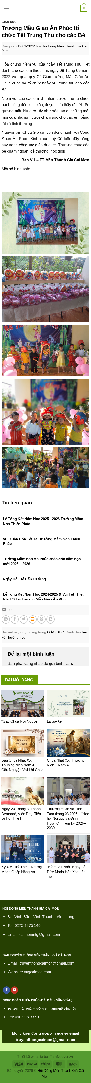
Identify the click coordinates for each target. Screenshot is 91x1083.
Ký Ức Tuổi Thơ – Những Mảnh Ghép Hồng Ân (21, 869)
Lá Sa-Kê (54, 721)
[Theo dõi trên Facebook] (6, 990)
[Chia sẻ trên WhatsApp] (6, 619)
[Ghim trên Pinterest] (41, 619)
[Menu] (7, 8)
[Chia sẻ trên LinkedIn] (50, 619)
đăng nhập (33, 663)
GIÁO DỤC (9, 21)
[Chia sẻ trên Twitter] (24, 619)
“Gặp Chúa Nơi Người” (19, 721)
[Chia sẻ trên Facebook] (15, 619)
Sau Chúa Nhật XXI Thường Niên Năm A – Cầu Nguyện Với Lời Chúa (22, 765)
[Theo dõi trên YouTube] (14, 990)
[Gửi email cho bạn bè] (33, 619)
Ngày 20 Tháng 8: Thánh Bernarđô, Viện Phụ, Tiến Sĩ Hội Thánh (21, 813)
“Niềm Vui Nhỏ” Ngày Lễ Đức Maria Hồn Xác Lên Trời (66, 871)
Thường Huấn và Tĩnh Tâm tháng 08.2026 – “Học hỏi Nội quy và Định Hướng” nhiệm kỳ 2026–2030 (68, 818)
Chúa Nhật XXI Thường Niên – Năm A (65, 762)
